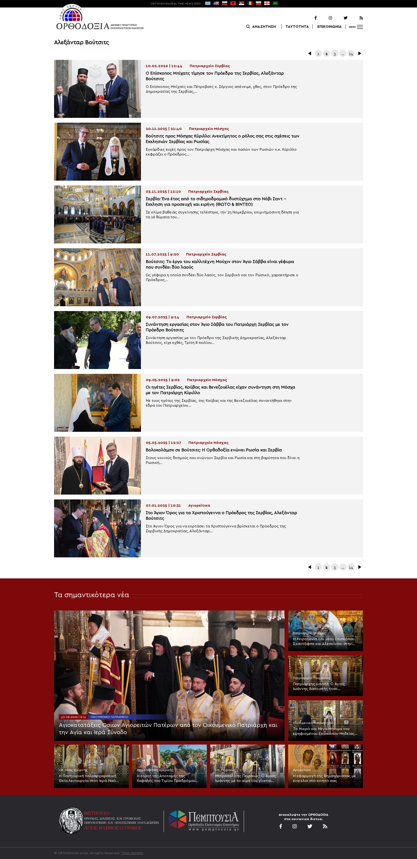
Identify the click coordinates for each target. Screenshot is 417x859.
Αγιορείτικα (302, 770)
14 (351, 54)
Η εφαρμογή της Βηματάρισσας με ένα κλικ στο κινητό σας (324, 778)
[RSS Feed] (355, 18)
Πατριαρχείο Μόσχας (309, 633)
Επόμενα (359, 53)
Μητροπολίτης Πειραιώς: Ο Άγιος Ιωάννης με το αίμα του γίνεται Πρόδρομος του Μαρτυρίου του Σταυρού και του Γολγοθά (245, 778)
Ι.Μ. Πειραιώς (225, 770)
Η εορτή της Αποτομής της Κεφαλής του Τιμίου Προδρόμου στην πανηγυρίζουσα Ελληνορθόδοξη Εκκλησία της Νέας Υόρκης (169, 778)
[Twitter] (340, 18)
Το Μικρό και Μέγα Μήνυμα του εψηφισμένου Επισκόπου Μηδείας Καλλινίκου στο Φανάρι (323, 731)
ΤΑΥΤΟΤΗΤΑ (297, 26)
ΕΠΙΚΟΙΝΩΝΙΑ (329, 26)
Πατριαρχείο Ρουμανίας (311, 678)
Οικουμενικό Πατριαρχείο (109, 717)
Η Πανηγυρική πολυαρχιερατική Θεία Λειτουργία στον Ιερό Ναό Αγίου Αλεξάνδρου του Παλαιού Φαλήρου (87, 778)
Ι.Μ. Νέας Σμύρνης (73, 770)
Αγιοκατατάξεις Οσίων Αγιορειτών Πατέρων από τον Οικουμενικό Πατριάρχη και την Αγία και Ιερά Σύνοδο (168, 728)
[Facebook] (309, 18)
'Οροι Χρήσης (132, 853)
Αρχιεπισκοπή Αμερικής (155, 770)
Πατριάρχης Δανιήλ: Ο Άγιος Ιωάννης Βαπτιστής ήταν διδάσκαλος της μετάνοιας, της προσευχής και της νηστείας (322, 686)
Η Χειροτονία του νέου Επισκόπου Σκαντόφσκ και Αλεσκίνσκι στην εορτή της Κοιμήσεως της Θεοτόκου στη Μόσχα (323, 641)
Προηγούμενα (310, 53)
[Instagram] (325, 18)
